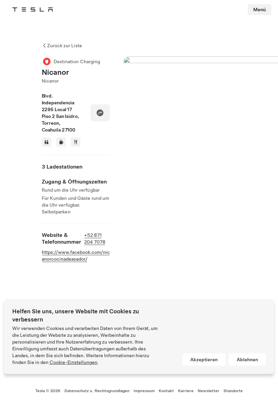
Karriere (186, 390)
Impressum (144, 390)
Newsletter (208, 390)
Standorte (233, 390)
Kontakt (166, 390)
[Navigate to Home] (32, 9)
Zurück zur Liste (64, 45)
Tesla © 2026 (47, 390)
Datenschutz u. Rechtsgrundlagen (97, 390)
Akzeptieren (204, 359)
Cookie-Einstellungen (73, 362)
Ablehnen (247, 359)
